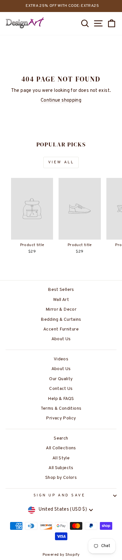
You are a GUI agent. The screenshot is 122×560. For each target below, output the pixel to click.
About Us (61, 339)
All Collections (61, 448)
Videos (61, 359)
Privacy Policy (61, 418)
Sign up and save (60, 495)
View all (61, 162)
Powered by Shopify (61, 554)
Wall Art (61, 300)
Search (61, 438)
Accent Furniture (61, 329)
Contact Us (61, 389)
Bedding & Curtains (61, 319)
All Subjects (60, 468)
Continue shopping (61, 100)
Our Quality (61, 379)
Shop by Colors (61, 477)
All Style (61, 458)
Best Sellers (61, 289)
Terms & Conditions (61, 408)
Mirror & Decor (61, 309)
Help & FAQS (61, 399)
